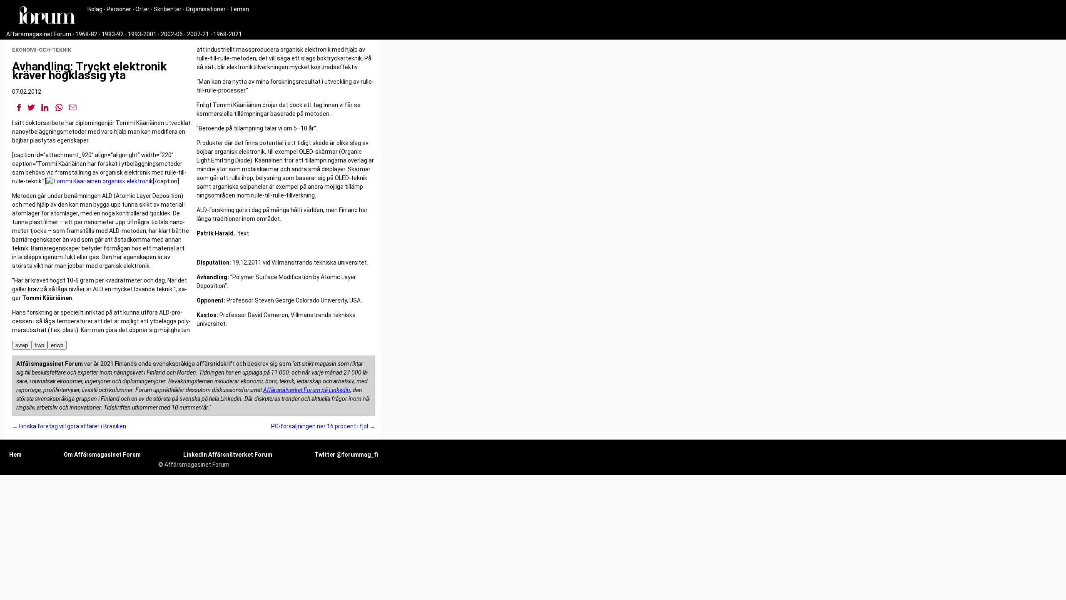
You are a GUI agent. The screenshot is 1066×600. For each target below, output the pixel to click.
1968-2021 (227, 34)
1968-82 (86, 34)
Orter (142, 9)
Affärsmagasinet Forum (38, 34)
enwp (57, 345)
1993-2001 (142, 34)
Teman (239, 9)
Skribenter (168, 9)
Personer (119, 9)
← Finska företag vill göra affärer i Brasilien (69, 426)
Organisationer (206, 9)
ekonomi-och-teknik (41, 50)
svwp (21, 345)
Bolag (94, 9)
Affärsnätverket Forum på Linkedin (306, 390)
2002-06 (172, 34)
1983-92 (113, 34)
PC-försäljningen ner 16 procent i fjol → (323, 426)
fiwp (39, 345)
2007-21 (198, 34)
